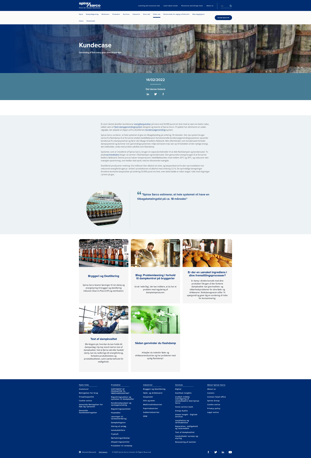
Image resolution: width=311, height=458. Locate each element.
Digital (178, 389)
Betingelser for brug (88, 393)
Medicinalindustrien (152, 404)
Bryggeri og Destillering (103, 276)
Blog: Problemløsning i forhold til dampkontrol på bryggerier (155, 276)
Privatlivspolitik (86, 397)
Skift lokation (103, 452)
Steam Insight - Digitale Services (186, 415)
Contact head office (216, 397)
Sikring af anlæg (118, 426)
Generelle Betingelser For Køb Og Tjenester (91, 405)
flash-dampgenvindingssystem (128, 127)
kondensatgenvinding (155, 130)
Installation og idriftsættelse (182, 421)
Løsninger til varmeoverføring (119, 417)
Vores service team (184, 407)
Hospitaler (148, 397)
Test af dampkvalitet (104, 339)
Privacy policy (213, 408)
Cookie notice (85, 400)
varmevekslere (112, 154)
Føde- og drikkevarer (153, 393)
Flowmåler (116, 412)
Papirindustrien (150, 408)
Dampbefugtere (118, 422)
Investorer (84, 389)
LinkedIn (148, 94)
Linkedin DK (223, 452)
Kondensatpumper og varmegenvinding (121, 404)
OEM (145, 416)
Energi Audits (181, 411)
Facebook (163, 94)
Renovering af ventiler (185, 442)
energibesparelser (142, 124)
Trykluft (115, 434)
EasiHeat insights (183, 393)
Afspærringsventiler (120, 442)
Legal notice (213, 412)
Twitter (155, 94)
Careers (210, 393)
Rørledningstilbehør (120, 438)
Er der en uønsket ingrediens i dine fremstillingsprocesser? (207, 274)
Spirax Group (213, 400)
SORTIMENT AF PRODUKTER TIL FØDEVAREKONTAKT (120, 391)
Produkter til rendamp (121, 445)
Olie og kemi (149, 400)
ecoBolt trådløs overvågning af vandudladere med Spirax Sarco (187, 400)
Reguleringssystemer (121, 409)
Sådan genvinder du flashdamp (155, 343)
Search (231, 6)
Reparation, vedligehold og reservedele (186, 427)
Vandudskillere (118, 430)
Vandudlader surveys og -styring (187, 437)
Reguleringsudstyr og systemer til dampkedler (122, 398)
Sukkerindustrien (151, 412)
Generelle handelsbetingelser (88, 411)
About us (211, 389)
